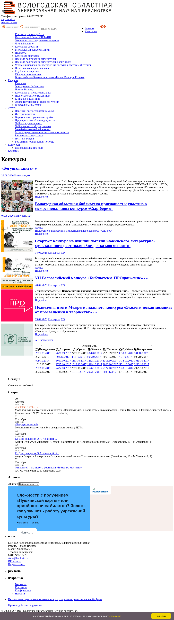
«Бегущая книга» (19, 168)
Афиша (39, 227)
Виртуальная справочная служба (34, 117)
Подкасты (21, 52)
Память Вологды (24, 89)
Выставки (21, 584)
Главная (89, 28)
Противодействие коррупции (25, 605)
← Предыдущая (44, 340)
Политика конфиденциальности (33, 68)
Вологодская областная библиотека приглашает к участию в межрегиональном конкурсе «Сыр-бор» (91, 206)
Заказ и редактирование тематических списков (42, 132)
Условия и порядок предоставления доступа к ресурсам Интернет (53, 65)
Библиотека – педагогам (29, 135)
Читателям (91, 31)
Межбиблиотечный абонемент (32, 129)
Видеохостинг (16, 564)
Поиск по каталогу (32, 27)
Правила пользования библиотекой (35, 58)
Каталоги (20, 83)
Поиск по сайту (12, 27)
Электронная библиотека (29, 86)
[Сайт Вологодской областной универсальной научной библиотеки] (56, 13)
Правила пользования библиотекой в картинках (43, 61)
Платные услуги (24, 138)
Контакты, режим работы (29, 34)
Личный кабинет (25, 43)
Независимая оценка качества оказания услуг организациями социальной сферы (55, 599)
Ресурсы (13, 80)
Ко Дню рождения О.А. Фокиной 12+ (37, 438)
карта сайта (8, 19)
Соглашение (114, 616)
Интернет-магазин (25, 114)
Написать (27, 532)
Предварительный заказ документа (35, 120)
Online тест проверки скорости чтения (37, 101)
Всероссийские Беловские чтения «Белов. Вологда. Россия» (49, 77)
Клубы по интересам (27, 71)
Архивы (13, 483)
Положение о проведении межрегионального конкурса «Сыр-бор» (73, 230)
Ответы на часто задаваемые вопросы (37, 40)
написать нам (9, 22)
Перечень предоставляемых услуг (34, 110)
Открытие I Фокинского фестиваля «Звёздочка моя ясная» (49, 467)
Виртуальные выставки (28, 104)
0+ (28, 175)
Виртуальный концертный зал (32, 49)
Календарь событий (26, 46)
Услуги (12, 107)
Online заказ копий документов (33, 126)
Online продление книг (28, 123)
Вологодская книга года (29, 147)
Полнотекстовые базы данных (32, 95)
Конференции (23, 590)
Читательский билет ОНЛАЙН (33, 37)
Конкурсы (14, 144)
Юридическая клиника (28, 74)
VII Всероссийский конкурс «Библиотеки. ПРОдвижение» (91, 278)
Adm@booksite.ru (18, 558)
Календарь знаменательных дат (33, 92)
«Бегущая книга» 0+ (26, 424)
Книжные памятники (27, 98)
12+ (29, 215)
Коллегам (13, 150)
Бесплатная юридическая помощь (34, 141)
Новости (20, 593)
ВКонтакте (14, 561)
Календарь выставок (27, 55)
